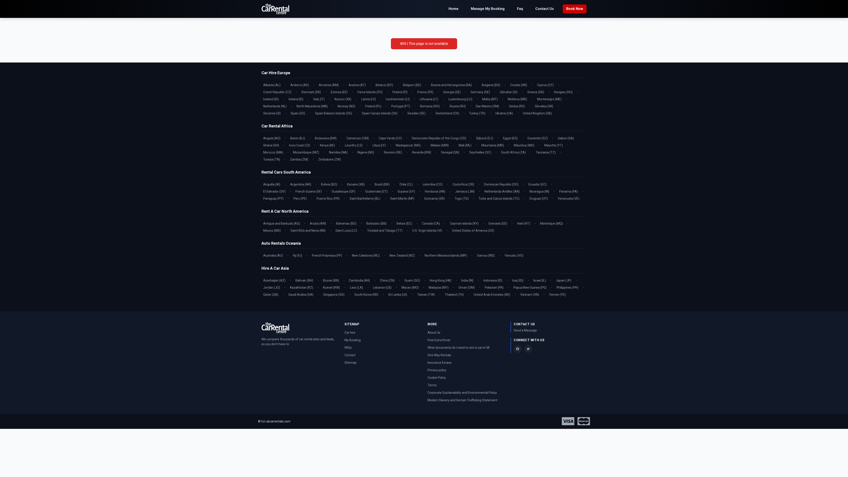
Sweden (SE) (416, 113)
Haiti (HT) (523, 223)
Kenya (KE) (327, 145)
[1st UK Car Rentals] (275, 9)
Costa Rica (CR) (463, 184)
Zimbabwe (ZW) (329, 159)
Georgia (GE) (452, 92)
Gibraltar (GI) (508, 92)
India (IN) (467, 280)
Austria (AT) (357, 85)
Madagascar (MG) (408, 145)
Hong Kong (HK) (440, 280)
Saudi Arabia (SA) (300, 294)
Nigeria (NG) (366, 152)
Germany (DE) (480, 92)
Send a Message (525, 330)
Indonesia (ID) (492, 280)
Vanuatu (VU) (514, 255)
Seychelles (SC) (480, 152)
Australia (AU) (273, 255)
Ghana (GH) (271, 145)
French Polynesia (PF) (327, 255)
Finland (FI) (399, 92)
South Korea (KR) (366, 294)
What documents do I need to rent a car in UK (459, 347)
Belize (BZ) (404, 223)
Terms (432, 385)
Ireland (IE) (296, 99)
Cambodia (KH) (359, 280)
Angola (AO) (271, 138)
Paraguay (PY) (273, 198)
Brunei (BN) (331, 280)
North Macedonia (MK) (312, 106)
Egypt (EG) (510, 138)
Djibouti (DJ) (484, 138)
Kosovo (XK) (343, 99)
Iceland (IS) (271, 99)
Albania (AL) (271, 85)
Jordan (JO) (271, 287)
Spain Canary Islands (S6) (380, 113)
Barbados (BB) (376, 223)
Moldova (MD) (517, 99)
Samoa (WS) (486, 255)
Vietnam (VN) (529, 294)
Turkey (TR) (477, 113)
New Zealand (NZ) (402, 255)
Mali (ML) (465, 145)
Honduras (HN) (435, 191)
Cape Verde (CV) (390, 138)
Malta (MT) (490, 99)
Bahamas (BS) (346, 223)
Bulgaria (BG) (491, 85)
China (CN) (387, 280)
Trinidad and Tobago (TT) (384, 230)
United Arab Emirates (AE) (492, 294)
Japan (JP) (563, 280)
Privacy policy (437, 370)
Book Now (574, 9)
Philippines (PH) (567, 287)
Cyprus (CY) (545, 85)
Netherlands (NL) (275, 106)
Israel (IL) (539, 280)
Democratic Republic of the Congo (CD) (439, 138)
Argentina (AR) (300, 184)
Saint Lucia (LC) (346, 230)
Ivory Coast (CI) (299, 145)
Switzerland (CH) (447, 113)
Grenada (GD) (497, 223)
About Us (434, 332)
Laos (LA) (356, 287)
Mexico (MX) (272, 230)
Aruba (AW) (318, 223)
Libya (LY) (379, 145)
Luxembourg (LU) (460, 99)
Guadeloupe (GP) (343, 191)
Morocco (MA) (273, 152)
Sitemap (350, 362)
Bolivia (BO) (329, 184)
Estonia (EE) (339, 92)
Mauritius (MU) (524, 145)
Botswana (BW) (326, 138)
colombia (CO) (433, 184)
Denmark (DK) (311, 92)
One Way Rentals (439, 355)
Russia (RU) (458, 106)
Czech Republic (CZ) (277, 92)
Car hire (349, 332)
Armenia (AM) (329, 85)
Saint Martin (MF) (402, 198)
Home (453, 9)
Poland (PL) (373, 106)
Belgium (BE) (412, 85)
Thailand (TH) (454, 294)
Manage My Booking (488, 9)
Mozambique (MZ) (306, 152)
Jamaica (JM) (465, 191)
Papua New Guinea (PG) (530, 287)
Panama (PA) (568, 191)
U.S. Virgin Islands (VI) (427, 230)
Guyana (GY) (406, 191)
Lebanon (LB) (382, 287)
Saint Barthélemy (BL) (365, 198)
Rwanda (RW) (421, 152)
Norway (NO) (346, 106)
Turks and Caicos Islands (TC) (499, 198)
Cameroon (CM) (357, 138)
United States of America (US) (473, 230)
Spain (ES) (298, 113)
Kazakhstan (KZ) (301, 287)
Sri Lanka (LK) (397, 294)
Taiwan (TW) (426, 294)
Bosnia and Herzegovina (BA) (451, 85)
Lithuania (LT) (429, 99)
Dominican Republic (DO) (501, 184)
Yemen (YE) (557, 294)
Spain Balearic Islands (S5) (333, 113)
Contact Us (544, 9)
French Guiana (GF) (308, 191)
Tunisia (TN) (271, 159)
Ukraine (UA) (504, 113)
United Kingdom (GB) (537, 113)
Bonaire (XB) (356, 184)
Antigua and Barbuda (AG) (281, 223)
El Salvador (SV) (274, 191)
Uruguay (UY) (538, 198)
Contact (350, 355)
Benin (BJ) (297, 138)
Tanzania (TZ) (546, 152)
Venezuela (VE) (568, 198)
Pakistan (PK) (494, 287)
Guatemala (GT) (376, 191)
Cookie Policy (437, 377)
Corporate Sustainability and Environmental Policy (462, 392)
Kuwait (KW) (331, 287)
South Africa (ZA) (513, 152)
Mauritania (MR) (492, 145)
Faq (520, 9)
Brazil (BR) (382, 184)
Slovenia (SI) (272, 113)
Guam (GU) (412, 280)
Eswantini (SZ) (538, 138)
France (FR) (425, 92)
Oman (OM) (466, 287)
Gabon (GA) (566, 138)
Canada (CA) (431, 223)
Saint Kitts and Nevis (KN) (308, 230)
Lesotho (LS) (354, 145)
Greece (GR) (535, 92)
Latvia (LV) (368, 99)
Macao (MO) (410, 287)
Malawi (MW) (440, 145)
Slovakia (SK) (544, 106)
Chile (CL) (406, 184)
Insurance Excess (440, 362)
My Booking (352, 340)
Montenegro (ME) (549, 99)
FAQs (348, 347)
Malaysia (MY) (439, 287)
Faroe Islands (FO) (370, 92)
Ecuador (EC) (537, 184)
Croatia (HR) (518, 85)
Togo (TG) (462, 198)
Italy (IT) (319, 99)
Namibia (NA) (338, 152)
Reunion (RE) (393, 152)
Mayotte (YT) (553, 145)
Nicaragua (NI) (539, 191)
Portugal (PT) (400, 106)
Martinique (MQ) (551, 223)
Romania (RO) (430, 106)
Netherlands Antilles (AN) (502, 191)
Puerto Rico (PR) (328, 198)
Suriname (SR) (434, 198)
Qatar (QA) (270, 294)
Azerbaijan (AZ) (274, 280)
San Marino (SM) (487, 106)
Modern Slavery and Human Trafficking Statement (462, 400)
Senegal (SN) (450, 152)
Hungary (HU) (563, 92)
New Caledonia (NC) (366, 255)
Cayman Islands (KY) (464, 223)
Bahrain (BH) (304, 280)
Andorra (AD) (299, 85)
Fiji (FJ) (297, 255)
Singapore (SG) (333, 294)
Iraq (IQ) (517, 280)
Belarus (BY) (384, 85)
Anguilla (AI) (271, 184)
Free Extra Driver (439, 340)
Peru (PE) (300, 198)
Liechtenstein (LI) (398, 99)
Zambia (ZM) (299, 159)
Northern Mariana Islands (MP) (446, 255)
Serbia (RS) (517, 106)
